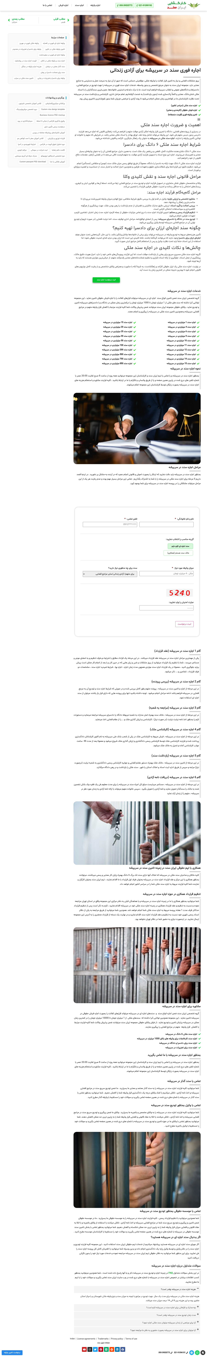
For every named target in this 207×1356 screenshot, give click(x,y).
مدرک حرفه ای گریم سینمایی (26, 156)
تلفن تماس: (130, 519)
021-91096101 (179, 1352)
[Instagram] (89, 1349)
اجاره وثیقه (95, 5)
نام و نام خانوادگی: (184, 519)
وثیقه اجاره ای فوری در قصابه (54, 43)
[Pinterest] (100, 1349)
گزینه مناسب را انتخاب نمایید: (180, 539)
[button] (199, 119)
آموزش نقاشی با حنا (57, 162)
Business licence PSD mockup (52, 115)
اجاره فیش (63, 5)
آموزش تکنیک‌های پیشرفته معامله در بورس (49, 133)
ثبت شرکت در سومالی (39, 150)
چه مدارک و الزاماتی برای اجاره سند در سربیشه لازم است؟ (171, 1307)
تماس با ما (47, 5)
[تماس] (203, 1352)
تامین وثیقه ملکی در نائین (55, 49)
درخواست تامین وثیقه (12, 1352)
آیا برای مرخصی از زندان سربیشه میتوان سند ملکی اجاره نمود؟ (169, 1322)
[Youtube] (84, 1349)
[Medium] (106, 1349)
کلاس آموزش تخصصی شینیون (30, 103)
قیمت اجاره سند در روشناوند (25, 61)
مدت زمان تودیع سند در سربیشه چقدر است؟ (176, 1315)
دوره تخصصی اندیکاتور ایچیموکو (53, 156)
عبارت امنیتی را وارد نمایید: (181, 602)
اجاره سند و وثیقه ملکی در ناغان (53, 61)
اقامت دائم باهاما (58, 150)
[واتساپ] (197, 1352)
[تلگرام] (191, 1352)
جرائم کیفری (22, 150)
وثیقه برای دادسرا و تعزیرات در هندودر (26, 49)
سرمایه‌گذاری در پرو (25, 121)
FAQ (171, 1273)
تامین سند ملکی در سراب (23, 78)
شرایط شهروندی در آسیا (27, 144)
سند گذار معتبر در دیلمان (55, 66)
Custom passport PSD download (33, 162)
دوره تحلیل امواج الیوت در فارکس (52, 144)
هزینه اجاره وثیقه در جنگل (31, 66)
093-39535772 (164, 1352)
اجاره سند (79, 5)
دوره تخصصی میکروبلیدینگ (26, 109)
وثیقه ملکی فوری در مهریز (29, 43)
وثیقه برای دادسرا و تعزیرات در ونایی (51, 78)
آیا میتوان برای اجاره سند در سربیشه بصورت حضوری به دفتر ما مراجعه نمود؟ (163, 1330)
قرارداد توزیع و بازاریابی (56, 138)
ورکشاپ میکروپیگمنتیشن (55, 103)
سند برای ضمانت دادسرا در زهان (53, 72)
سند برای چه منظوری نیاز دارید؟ (122, 568)
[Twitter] (95, 1349)
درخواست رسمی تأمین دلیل (54, 127)
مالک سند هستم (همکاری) (178, 553)
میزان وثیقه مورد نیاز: (183, 568)
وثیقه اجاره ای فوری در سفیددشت (52, 55)
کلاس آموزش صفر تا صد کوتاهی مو (30, 138)
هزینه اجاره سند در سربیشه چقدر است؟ (178, 1289)
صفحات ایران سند (103, 1343)
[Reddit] (111, 1349)
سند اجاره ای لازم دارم (180, 546)
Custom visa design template (53, 109)
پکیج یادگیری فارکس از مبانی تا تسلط (51, 121)
